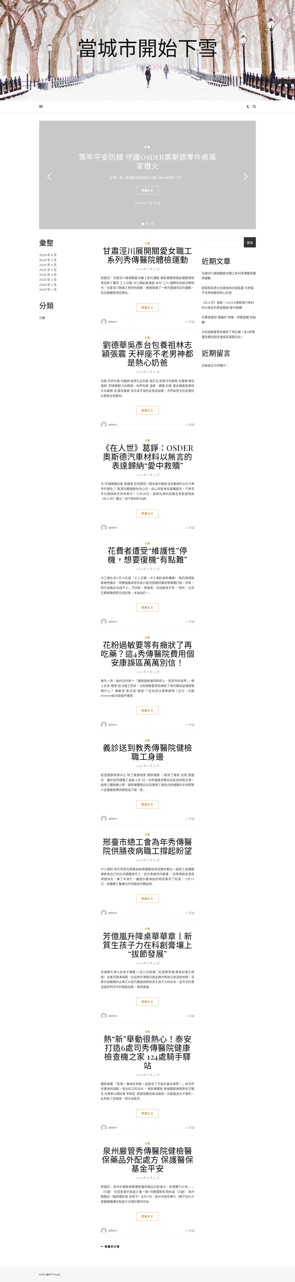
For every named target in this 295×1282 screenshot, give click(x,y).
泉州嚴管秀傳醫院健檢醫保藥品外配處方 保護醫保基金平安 (147, 1159)
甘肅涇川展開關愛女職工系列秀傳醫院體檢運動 (147, 255)
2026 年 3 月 (48, 280)
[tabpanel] (147, 175)
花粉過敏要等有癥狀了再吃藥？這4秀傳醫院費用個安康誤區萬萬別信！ (147, 653)
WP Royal (54, 1274)
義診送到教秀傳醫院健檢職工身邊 (147, 752)
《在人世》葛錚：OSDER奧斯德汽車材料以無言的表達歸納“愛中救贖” (147, 456)
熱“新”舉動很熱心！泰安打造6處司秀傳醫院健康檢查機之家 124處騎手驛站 (147, 1052)
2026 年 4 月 (48, 275)
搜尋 (250, 243)
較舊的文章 (112, 1246)
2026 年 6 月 (48, 265)
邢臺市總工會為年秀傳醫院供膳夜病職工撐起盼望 (147, 846)
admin (112, 322)
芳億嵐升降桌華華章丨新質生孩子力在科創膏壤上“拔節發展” (147, 945)
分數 (147, 147)
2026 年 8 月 (48, 255)
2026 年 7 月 (48, 260)
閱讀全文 (147, 190)
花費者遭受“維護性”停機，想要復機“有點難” (147, 555)
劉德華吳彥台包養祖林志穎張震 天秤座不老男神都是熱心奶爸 (147, 353)
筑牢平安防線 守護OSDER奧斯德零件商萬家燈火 (147, 161)
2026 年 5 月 (48, 270)
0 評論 (190, 322)
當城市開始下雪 (147, 48)
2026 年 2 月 (48, 285)
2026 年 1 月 (48, 289)
